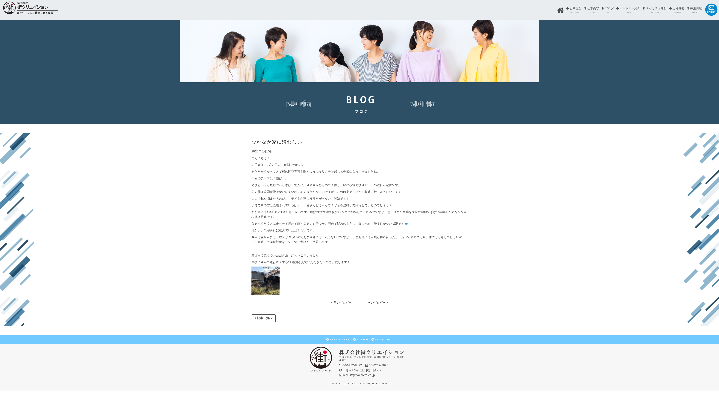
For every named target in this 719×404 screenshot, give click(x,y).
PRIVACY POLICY (339, 339)
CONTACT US (382, 339)
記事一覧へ (264, 318)
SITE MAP (362, 339)
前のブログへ (342, 302)
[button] (560, 10)
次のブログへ (377, 302)
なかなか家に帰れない (276, 141)
